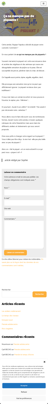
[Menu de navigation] (43, 3)
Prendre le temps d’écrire (24, 354)
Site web (7, 208)
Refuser (24, 392)
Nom (6, 188)
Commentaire (10, 219)
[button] (44, 362)
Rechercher (6, 289)
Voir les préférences (24, 398)
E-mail (7, 198)
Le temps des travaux (10, 315)
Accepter (24, 385)
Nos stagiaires (7, 328)
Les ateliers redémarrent (11, 311)
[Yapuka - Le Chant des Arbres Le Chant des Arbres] (3, 3)
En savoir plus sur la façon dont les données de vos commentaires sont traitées (22, 262)
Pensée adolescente (9, 324)
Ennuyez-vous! (7, 320)
